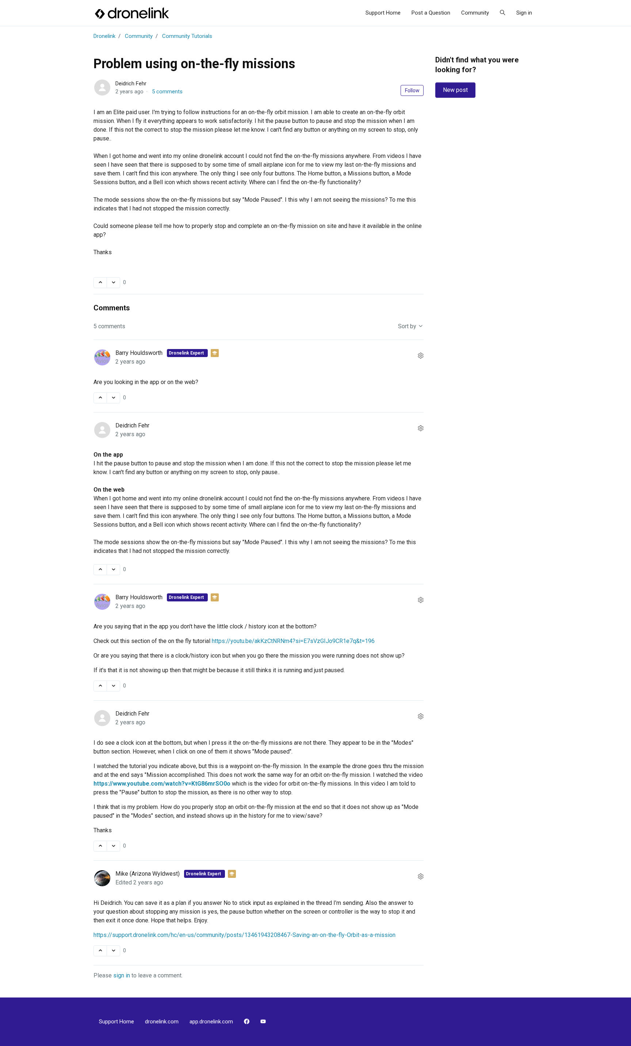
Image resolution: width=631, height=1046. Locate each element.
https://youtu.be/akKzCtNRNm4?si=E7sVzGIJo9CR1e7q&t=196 (293, 641)
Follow (412, 90)
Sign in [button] (524, 12)
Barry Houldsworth (139, 352)
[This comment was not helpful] (113, 397)
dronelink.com (162, 1021)
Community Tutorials (187, 36)
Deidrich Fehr (130, 83)
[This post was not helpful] (113, 282)
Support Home (383, 12)
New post (455, 89)
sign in (121, 975)
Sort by (408, 326)
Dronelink (104, 36)
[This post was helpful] (100, 282)
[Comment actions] (421, 356)
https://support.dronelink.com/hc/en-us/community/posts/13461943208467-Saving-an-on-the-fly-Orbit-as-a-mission (244, 934)
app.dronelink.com (211, 1021)
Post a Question (431, 12)
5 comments (167, 91)
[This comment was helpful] (100, 397)
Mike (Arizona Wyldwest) (148, 873)
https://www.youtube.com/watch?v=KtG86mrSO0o (161, 783)
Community (475, 12)
